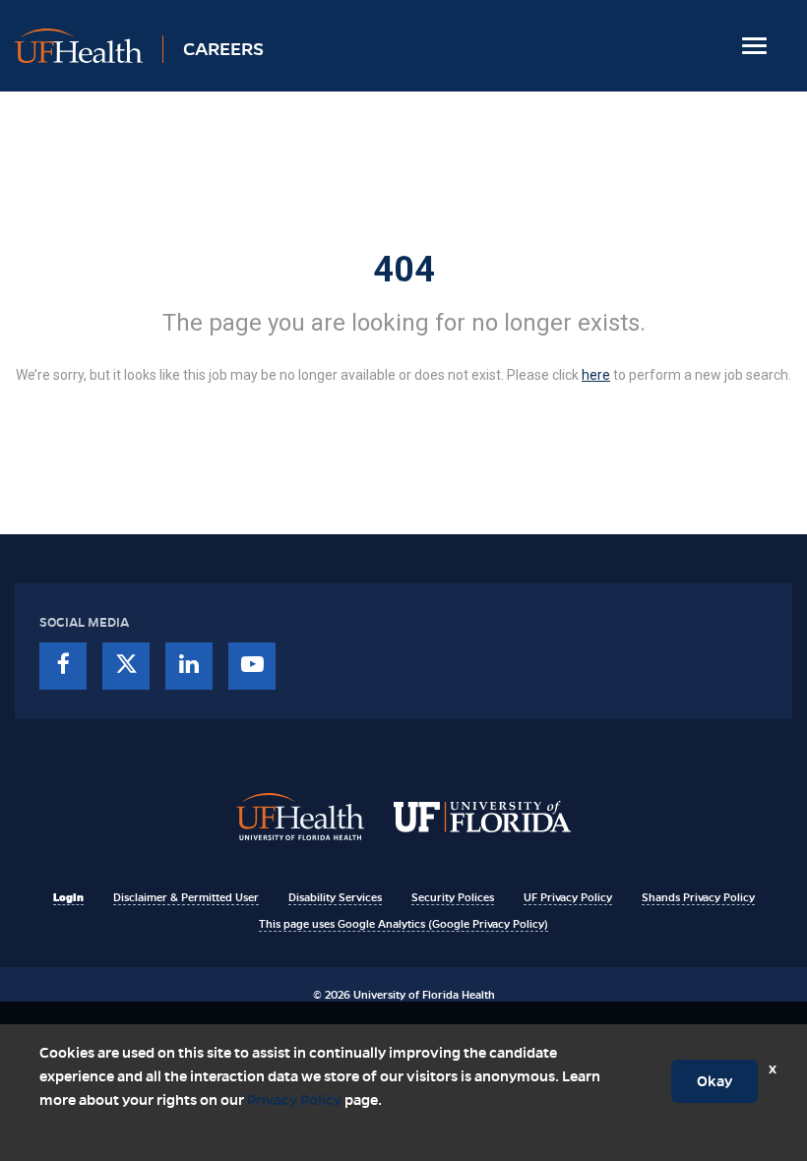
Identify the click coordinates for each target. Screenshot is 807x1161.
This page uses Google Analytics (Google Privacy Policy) (403, 924)
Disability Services (335, 897)
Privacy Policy (294, 1100)
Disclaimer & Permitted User (186, 897)
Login (68, 897)
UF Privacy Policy (568, 897)
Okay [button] (714, 1081)
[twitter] (126, 666)
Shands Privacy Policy (698, 897)
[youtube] (252, 666)
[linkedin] (189, 666)
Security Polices (452, 897)
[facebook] (63, 666)
